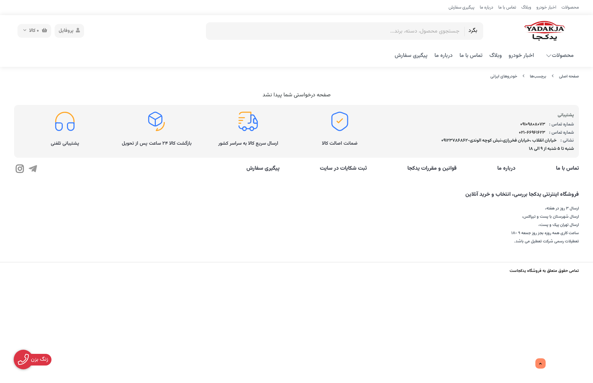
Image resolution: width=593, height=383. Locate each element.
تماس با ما (507, 7)
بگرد (472, 30)
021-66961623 (532, 132)
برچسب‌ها (538, 76)
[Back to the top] (540, 364)
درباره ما (486, 7)
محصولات (570, 7)
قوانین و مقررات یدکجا (432, 169)
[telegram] (32, 170)
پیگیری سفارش (462, 7)
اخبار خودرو (546, 7)
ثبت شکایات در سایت (343, 169)
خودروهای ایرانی (503, 76)
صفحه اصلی (569, 76)
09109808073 (532, 124)
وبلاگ (526, 7)
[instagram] (19, 170)
